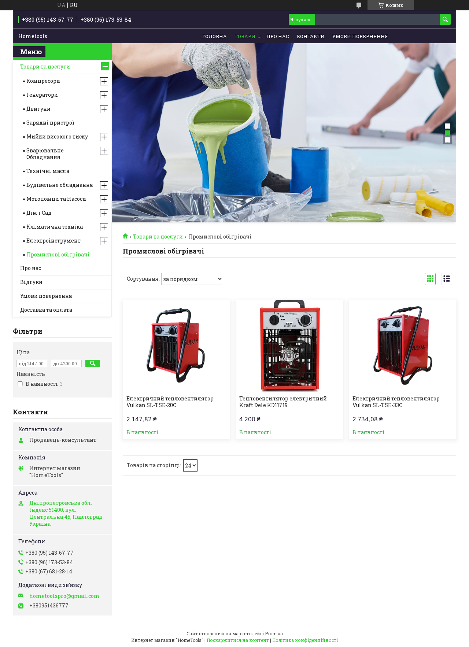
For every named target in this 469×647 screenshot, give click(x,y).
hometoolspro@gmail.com (64, 596)
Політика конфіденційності (305, 640)
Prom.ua (274, 633)
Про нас (277, 36)
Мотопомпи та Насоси (56, 198)
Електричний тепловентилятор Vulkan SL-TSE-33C (396, 401)
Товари (244, 36)
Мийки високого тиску (57, 136)
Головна (214, 36)
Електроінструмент (53, 240)
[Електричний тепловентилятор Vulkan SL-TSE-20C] (176, 346)
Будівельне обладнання (59, 184)
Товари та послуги (158, 236)
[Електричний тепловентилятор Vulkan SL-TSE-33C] (402, 346)
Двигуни (38, 108)
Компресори (43, 80)
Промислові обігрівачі (58, 254)
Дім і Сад (39, 212)
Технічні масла (47, 170)
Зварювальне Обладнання (45, 153)
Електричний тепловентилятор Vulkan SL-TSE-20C (170, 401)
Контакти (311, 36)
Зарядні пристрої (50, 122)
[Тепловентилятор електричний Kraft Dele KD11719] (289, 346)
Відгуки (31, 281)
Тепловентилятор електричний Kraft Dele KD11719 (283, 401)
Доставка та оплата (46, 309)
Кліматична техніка (54, 226)
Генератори (42, 94)
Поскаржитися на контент (238, 640)
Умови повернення (360, 36)
